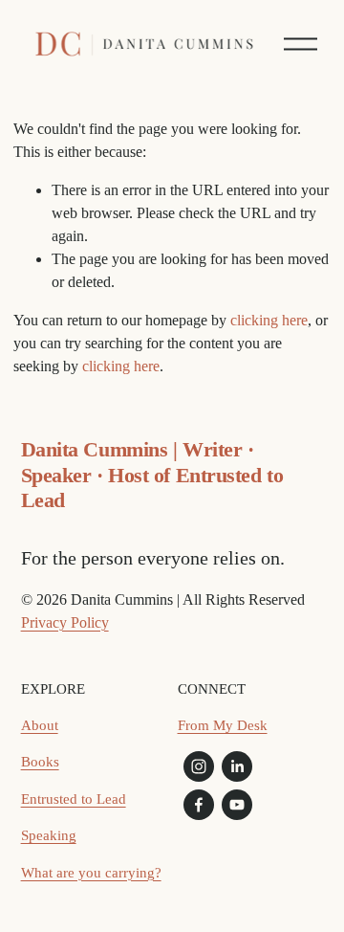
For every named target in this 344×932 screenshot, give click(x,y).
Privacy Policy (65, 622)
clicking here (269, 320)
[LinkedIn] (237, 766)
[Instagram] (198, 766)
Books (40, 761)
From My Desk (223, 725)
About (39, 725)
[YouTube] (237, 804)
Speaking (48, 835)
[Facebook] (198, 804)
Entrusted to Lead (73, 799)
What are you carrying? (91, 872)
